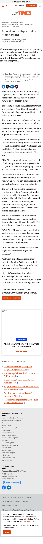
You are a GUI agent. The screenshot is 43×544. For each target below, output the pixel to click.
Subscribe (31, 6)
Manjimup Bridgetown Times (11, 445)
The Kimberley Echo (8, 443)
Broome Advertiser (8, 423)
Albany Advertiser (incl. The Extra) (12, 418)
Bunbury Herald (7, 425)
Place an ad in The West (10, 506)
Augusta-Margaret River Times (12, 25)
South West (29, 25)
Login (21, 6)
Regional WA (6, 27)
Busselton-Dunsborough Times (12, 23)
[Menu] (3, 6)
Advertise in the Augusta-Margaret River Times (18, 510)
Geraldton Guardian (8, 433)
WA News (16, 27)
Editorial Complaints (21, 501)
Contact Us (5, 497)
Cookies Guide (28, 521)
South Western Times (8, 458)
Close (7, 532)
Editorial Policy (7, 501)
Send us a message (12, 482)
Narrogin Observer (7, 450)
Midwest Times (6, 448)
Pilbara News (6, 455)
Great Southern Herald (9, 435)
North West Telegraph (9, 453)
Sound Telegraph (7, 460)
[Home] (6, 5)
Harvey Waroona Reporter (10, 438)
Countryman (6, 430)
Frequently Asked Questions (21, 497)
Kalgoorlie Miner (7, 440)
